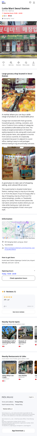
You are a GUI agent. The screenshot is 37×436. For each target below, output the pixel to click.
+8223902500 (9, 245)
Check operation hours (18, 278)
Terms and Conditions (7, 402)
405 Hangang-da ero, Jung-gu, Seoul (16, 242)
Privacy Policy (19, 402)
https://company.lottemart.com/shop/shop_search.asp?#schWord (20, 248)
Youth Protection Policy (8, 404)
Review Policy (18, 404)
